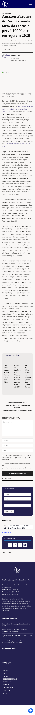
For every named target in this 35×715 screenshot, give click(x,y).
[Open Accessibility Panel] (30, 710)
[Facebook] (8, 65)
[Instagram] (15, 545)
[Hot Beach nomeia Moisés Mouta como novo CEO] (7, 361)
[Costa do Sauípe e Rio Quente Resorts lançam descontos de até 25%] (17, 361)
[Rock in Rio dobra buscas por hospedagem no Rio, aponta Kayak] (28, 361)
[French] (6, 654)
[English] (3, 654)
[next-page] (8, 392)
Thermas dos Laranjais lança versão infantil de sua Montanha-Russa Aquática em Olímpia (16, 641)
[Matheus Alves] (6, 58)
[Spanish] (12, 654)
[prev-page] (5, 392)
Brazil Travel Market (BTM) (16, 528)
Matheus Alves (15, 55)
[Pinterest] (17, 65)
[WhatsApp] (22, 65)
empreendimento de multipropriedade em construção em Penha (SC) (17, 109)
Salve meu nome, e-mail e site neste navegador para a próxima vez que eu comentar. (16, 457)
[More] (26, 65)
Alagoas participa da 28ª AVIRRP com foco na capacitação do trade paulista (14, 630)
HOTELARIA (6, 13)
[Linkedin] (20, 545)
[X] (13, 65)
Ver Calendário (6, 532)
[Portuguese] (9, 654)
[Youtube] (25, 545)
